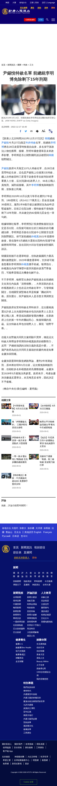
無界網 (6, 764)
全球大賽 (46, 585)
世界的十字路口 (34, 625)
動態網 (45, 760)
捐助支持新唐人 (21, 557)
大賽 (14, 3)
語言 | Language (48, 3)
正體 (31, 3)
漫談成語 (45, 611)
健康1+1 (19, 644)
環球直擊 (17, 601)
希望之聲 (7, 760)
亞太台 (17, 532)
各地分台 (23, 3)
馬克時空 (31, 628)
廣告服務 (29, 747)
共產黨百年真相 (30, 694)
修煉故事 (27, 729)
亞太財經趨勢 (19, 628)
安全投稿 (18, 747)
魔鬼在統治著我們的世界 (34, 701)
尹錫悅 (5, 142)
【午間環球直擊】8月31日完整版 (20, 408)
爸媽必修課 (46, 615)
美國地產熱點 (47, 622)
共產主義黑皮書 (30, 719)
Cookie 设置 (28, 782)
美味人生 (40, 658)
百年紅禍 (27, 712)
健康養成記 (20, 654)
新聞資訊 (11, 65)
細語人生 (31, 636)
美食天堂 (40, 654)
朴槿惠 (35, 236)
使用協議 (7, 747)
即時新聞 (38, 581)
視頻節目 (39, 547)
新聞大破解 (32, 615)
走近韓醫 (19, 661)
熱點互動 (31, 601)
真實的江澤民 (29, 708)
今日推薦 (48, 581)
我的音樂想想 (42, 679)
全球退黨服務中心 (21, 760)
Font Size (44, 131)
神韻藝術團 (19, 757)
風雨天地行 (28, 715)
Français (47, 532)
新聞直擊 (17, 611)
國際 (19, 65)
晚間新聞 (17, 607)
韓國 (47, 138)
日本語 (15, 536)
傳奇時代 (27, 691)
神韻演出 (36, 585)
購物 (34, 557)
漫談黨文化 (28, 726)
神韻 (7, 3)
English (37, 532)
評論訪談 (32, 592)
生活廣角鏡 (41, 644)
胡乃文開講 (20, 651)
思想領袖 (31, 611)
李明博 (35, 185)
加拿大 (23, 528)
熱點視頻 (27, 581)
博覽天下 (17, 585)
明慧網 (36, 760)
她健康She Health (23, 647)
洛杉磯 (31, 528)
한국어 (24, 536)
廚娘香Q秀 (41, 668)
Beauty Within (43, 661)
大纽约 (14, 528)
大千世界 (40, 665)
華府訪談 (17, 618)
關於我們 (18, 744)
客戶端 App (8, 751)
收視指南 (29, 744)
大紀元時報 (32, 757)
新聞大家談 (32, 597)
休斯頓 (47, 528)
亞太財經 (17, 632)
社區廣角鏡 (18, 625)
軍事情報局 (32, 618)
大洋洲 (39, 528)
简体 (37, 3)
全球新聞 (17, 597)
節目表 (17, 552)
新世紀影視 (17, 764)
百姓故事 (27, 722)
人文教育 (46, 592)
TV (41, 20)
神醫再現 (19, 658)
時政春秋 (31, 607)
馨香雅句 (45, 607)
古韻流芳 (45, 604)
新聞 (15, 567)
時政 (25, 65)
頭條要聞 (17, 581)
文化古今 (45, 618)
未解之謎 (45, 597)
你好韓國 (40, 651)
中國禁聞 (17, 604)
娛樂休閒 (41, 639)
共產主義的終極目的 (32, 698)
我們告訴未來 (29, 687)
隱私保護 (40, 744)
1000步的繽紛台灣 (44, 674)
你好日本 (40, 647)
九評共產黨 (28, 705)
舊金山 (9, 532)
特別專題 (28, 683)
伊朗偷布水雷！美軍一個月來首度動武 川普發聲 (19, 440)
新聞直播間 (30, 20)
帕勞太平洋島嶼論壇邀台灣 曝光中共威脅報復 (47, 424)
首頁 (3, 65)
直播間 (28, 552)
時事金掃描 (32, 604)
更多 (27, 764)
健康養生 (21, 639)
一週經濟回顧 (19, 622)
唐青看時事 (32, 622)
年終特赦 (31, 142)
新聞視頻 (18, 592)
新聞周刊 (17, 615)
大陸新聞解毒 (33, 632)
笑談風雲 (45, 601)
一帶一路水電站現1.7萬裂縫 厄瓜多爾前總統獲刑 (20, 459)
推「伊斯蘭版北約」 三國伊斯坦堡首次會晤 (19, 424)
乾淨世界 (44, 757)
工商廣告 (27, 733)
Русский (6, 536)
